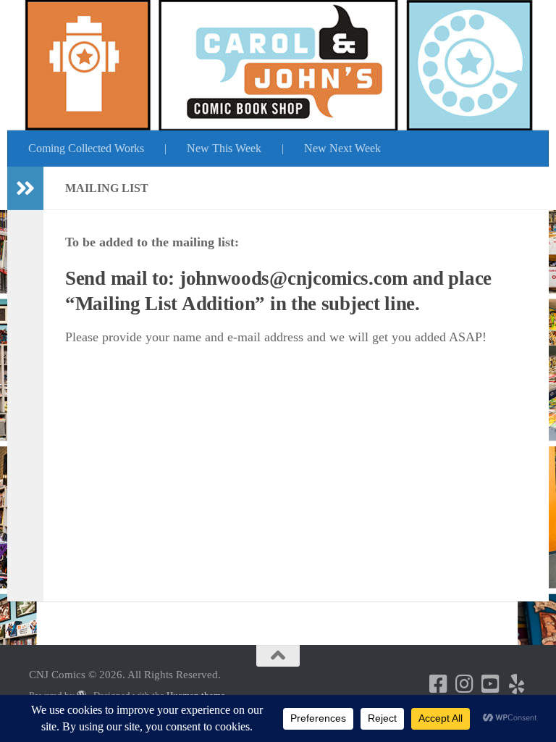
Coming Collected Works (86, 148)
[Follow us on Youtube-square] (491, 684)
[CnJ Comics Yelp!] (517, 684)
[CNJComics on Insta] (465, 684)
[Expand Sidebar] (25, 188)
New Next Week (342, 148)
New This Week (224, 148)
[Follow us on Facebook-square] (439, 684)
